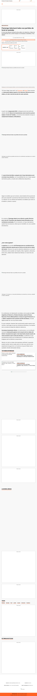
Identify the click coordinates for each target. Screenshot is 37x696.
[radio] (16, 1)
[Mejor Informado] (18, 4)
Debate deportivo (5, 25)
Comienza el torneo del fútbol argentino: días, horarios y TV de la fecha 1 (26, 365)
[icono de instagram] (32, 4)
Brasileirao (28, 602)
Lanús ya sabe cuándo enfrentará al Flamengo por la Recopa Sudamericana (25, 356)
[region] (18, 16)
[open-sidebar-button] (2, 4)
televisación (23, 602)
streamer (18, 602)
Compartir (5, 47)
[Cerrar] (34, 39)
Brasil (26, 90)
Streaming (7, 602)
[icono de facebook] (28, 4)
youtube (14, 602)
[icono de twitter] (30, 4)
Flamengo (20, 90)
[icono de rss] (34, 4)
